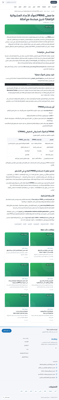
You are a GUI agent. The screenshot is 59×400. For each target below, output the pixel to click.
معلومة (44, 6)
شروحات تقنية (47, 11)
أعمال (24, 6)
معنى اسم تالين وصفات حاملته (49, 371)
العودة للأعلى (6, 397)
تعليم (20, 6)
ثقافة (38, 6)
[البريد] (56, 348)
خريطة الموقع (25, 356)
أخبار (49, 6)
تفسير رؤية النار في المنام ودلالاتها (48, 364)
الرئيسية (54, 6)
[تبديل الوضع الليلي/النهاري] (3, 2)
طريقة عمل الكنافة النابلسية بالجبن (48, 377)
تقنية (15, 6)
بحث (27, 349)
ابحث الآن (5, 330)
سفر (29, 6)
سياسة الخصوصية (24, 353)
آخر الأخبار (26, 345)
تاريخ (34, 6)
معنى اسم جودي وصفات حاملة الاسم (47, 374)
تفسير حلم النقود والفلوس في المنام (48, 367)
